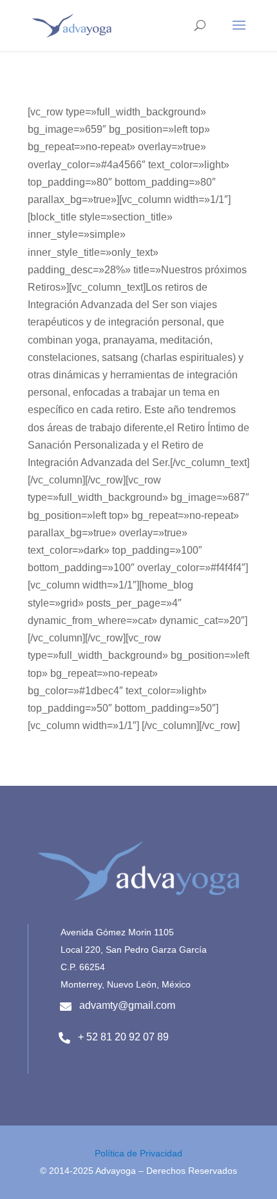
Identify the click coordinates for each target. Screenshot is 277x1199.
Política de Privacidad (138, 1153)
